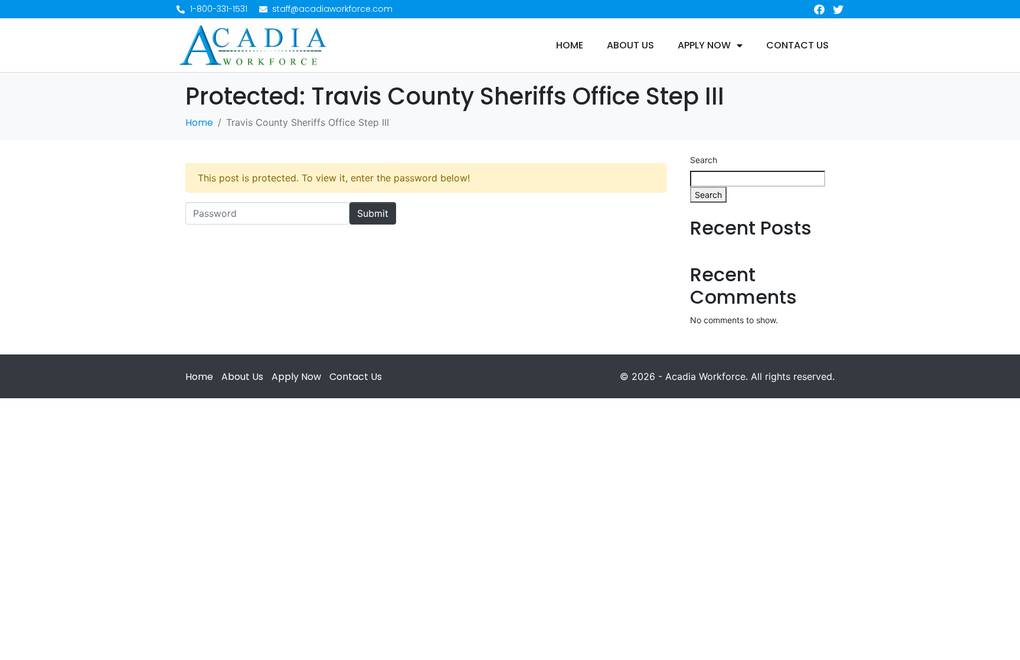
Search (703, 160)
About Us (630, 45)
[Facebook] (819, 9)
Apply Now (704, 45)
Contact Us (797, 45)
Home (569, 45)
